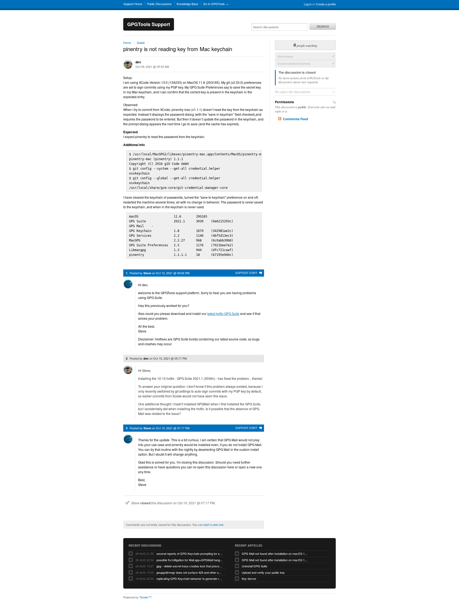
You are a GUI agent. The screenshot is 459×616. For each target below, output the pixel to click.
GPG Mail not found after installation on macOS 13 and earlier (275, 560)
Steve (147, 273)
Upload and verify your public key (263, 572)
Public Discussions (159, 4)
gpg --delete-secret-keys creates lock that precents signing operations (189, 566)
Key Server (249, 578)
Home (127, 42)
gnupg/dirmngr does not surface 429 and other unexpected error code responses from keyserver (189, 572)
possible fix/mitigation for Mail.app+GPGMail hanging (189, 560)
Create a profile (326, 4)
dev (138, 62)
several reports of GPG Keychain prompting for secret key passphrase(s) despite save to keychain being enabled (189, 553)
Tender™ (145, 597)
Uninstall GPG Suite (254, 566)
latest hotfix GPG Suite (223, 313)
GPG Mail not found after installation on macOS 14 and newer (275, 553)
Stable (141, 42)
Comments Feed (295, 118)
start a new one (213, 524)
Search (323, 26)
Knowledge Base (187, 4)
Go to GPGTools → (215, 4)
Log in (308, 4)
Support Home (133, 4)
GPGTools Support (148, 24)
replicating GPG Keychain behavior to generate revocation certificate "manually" (189, 578)
